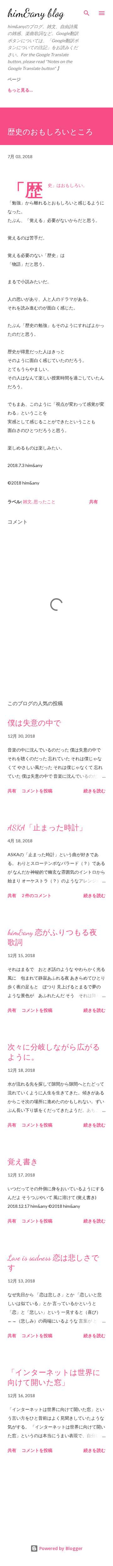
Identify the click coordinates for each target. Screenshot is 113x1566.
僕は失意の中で (34, 723)
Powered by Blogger (60, 1548)
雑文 (27, 501)
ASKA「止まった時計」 (47, 827)
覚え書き (23, 1162)
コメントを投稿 (37, 790)
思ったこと (45, 501)
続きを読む (94, 790)
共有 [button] (93, 501)
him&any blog (36, 13)
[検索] (86, 11)
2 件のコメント (36, 895)
